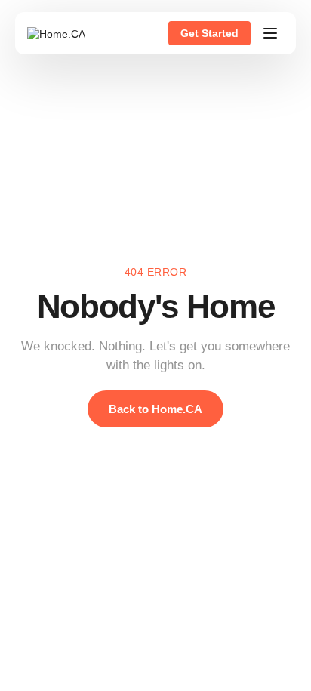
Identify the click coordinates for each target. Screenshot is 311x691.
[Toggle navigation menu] (270, 33)
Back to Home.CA (155, 409)
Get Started (209, 33)
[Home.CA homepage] (56, 33)
